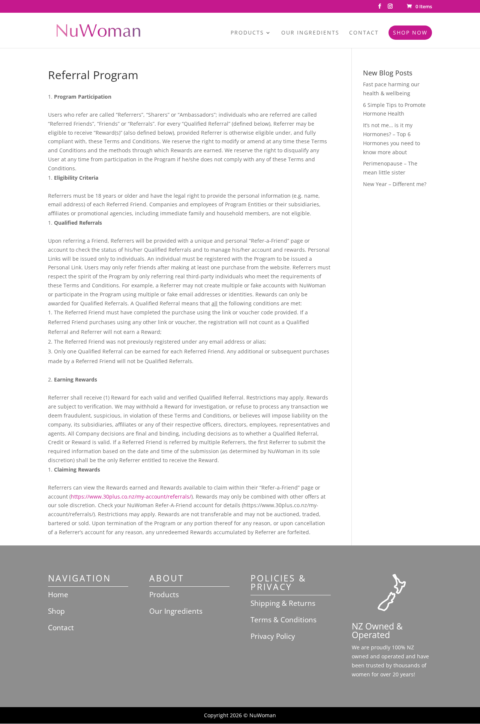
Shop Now (410, 32)
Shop (56, 611)
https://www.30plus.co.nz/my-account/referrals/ (131, 496)
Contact (364, 33)
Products (247, 33)
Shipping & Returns (282, 603)
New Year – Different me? (394, 184)
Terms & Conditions (283, 620)
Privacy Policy (272, 636)
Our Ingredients (310, 33)
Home (58, 594)
